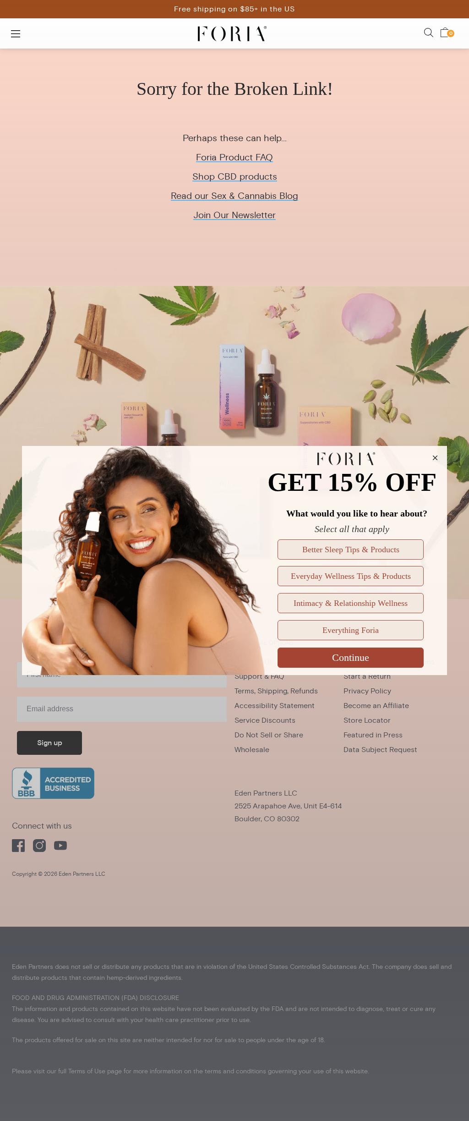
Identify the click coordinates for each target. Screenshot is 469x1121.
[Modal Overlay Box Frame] (234, 560)
